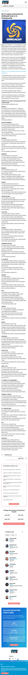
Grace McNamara (13, 596)
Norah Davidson (13, 557)
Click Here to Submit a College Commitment (14, 523)
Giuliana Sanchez (13, 545)
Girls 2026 (20, 515)
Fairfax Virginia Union (14, 579)
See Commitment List (14, 603)
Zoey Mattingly (13, 564)
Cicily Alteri (12, 570)
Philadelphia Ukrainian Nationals (16, 585)
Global (2, 10)
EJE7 (10, 598)
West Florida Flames (13, 553)
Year (13, 535)
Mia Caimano (12, 551)
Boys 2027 (7, 519)
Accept (4, 673)
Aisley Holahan (13, 577)
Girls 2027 (7, 515)
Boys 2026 (20, 519)
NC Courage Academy (13, 572)
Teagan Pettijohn (13, 538)
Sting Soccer (12, 592)
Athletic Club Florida (14, 547)
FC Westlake (12, 540)
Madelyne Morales (13, 589)
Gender (7, 535)
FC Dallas (11, 566)
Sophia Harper (12, 583)
